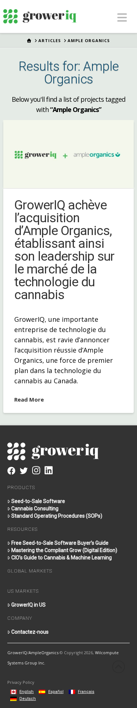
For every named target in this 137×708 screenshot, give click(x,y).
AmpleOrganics (43, 652)
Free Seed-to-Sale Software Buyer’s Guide (60, 543)
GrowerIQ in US (28, 605)
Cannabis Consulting (34, 508)
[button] (122, 17)
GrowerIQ (17, 652)
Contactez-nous (30, 632)
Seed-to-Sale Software (38, 501)
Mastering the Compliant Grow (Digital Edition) (64, 550)
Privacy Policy (20, 682)
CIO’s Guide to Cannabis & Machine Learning (61, 557)
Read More (29, 399)
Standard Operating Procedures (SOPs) (56, 516)
